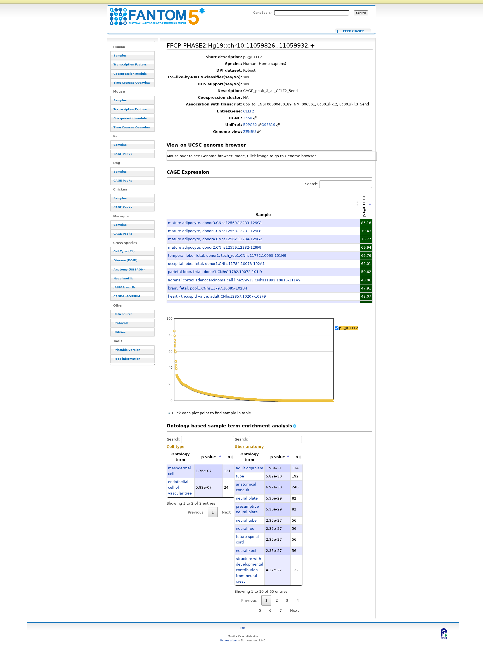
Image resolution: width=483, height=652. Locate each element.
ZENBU (249, 132)
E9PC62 (250, 125)
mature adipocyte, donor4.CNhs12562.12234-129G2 (215, 239)
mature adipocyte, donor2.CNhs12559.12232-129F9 (214, 247)
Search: (311, 184)
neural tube (246, 520)
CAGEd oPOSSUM (126, 296)
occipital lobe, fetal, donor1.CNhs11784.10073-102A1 (216, 264)
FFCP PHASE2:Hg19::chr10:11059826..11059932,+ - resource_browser (154, 13)
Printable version (126, 349)
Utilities (119, 332)
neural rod (245, 528)
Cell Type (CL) (124, 251)
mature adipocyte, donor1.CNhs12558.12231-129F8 (214, 231)
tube (240, 476)
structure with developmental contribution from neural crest (249, 570)
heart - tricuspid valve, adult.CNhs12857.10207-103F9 (217, 296)
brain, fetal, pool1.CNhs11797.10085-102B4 (207, 288)
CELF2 (248, 111)
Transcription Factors (130, 64)
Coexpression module (130, 73)
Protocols (120, 322)
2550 (247, 118)
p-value (208, 457)
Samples (120, 55)
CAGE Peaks (122, 154)
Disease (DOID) (125, 260)
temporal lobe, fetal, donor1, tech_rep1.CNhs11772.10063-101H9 (227, 255)
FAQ (242, 628)
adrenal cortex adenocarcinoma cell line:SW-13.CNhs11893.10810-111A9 (234, 280)
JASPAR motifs (124, 287)
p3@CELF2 (348, 328)
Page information (126, 358)
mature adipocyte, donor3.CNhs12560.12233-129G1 (215, 223)
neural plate (247, 498)
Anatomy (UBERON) (129, 269)
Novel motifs (123, 278)
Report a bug (229, 640)
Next (294, 610)
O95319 (268, 125)
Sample (263, 215)
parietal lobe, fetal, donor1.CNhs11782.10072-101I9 (215, 272)
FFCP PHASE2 (353, 31)
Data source (122, 314)
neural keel (246, 551)
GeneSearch (263, 13)
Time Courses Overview (131, 82)
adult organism (249, 468)
